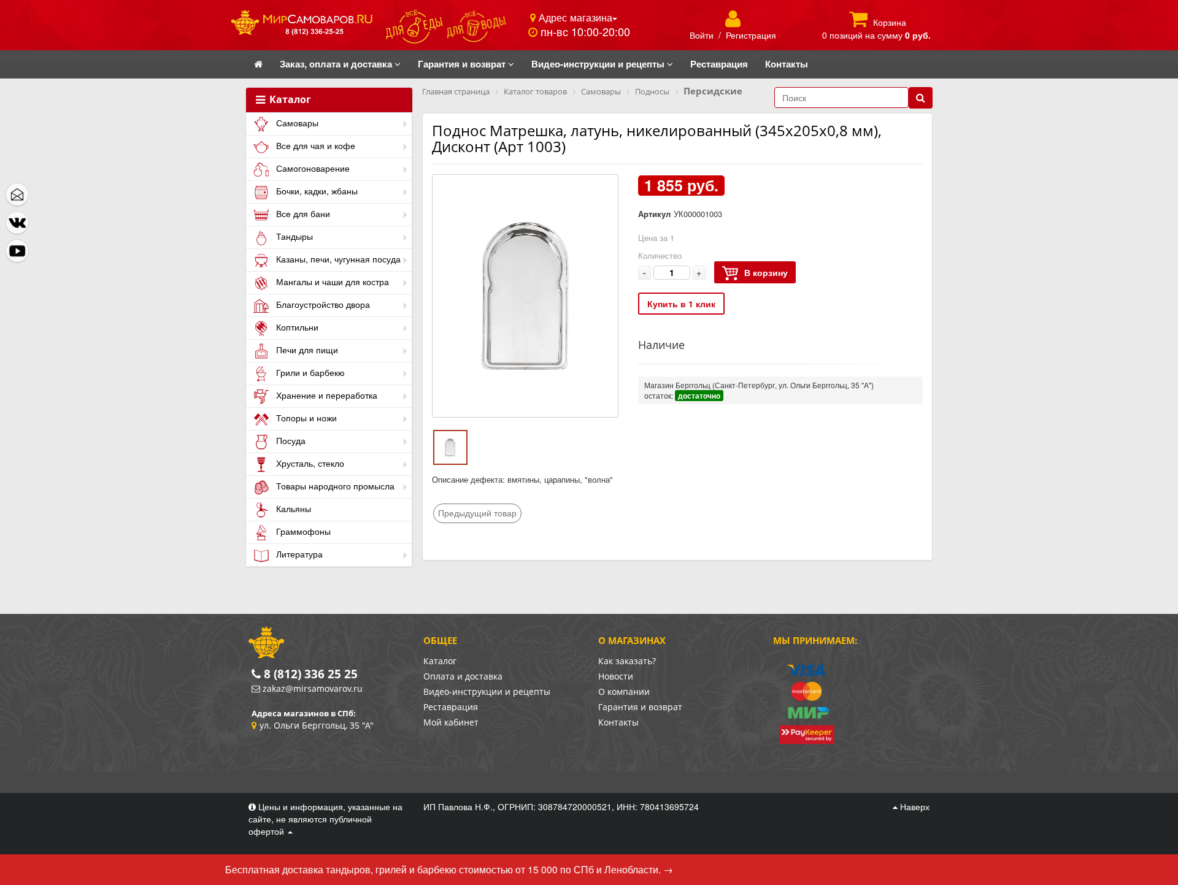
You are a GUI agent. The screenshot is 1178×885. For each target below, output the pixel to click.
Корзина (889, 22)
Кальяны (292, 508)
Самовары (296, 123)
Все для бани (302, 213)
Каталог (289, 99)
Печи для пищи (306, 349)
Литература (298, 554)
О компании (624, 691)
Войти (702, 35)
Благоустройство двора (322, 304)
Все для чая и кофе (314, 145)
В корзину (766, 272)
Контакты (618, 722)
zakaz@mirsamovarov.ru (313, 688)
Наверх (914, 806)
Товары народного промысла (334, 486)
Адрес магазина (574, 17)
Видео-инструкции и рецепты (486, 691)
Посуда (290, 440)
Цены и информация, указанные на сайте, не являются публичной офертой (325, 818)
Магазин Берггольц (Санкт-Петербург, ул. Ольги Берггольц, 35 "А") (759, 385)
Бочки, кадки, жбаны (316, 191)
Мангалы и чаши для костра (331, 281)
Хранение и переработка (325, 395)
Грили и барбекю (309, 372)
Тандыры (293, 236)
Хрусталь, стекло (309, 463)
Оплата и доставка (462, 676)
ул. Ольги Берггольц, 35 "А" (317, 725)
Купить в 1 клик (681, 303)
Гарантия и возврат (640, 707)
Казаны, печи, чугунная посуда (337, 259)
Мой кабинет (451, 722)
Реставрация (450, 707)
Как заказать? (627, 661)
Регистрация (751, 35)
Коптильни (296, 327)
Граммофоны (302, 531)
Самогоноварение (312, 168)
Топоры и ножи (305, 418)
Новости (615, 676)
